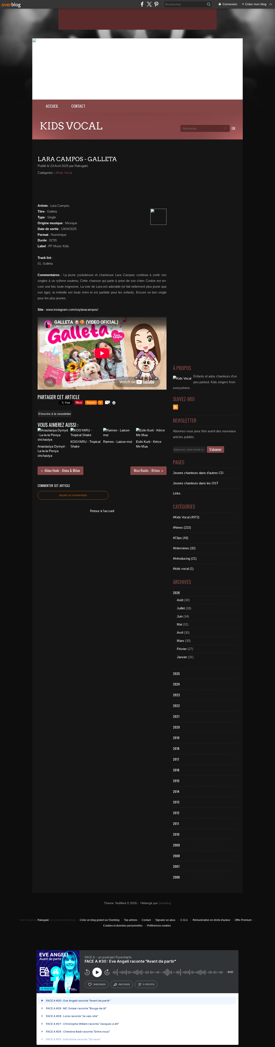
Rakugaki (43, 920)
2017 (176, 759)
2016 (176, 769)
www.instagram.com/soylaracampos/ (72, 309)
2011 (176, 823)
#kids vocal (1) (183, 568)
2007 (176, 866)
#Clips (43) (180, 538)
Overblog (165, 903)
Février (182, 649)
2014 (176, 791)
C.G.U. (184, 920)
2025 (176, 673)
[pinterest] (156, 4)
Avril (180, 632)
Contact (78, 106)
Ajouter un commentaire (73, 495)
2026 (176, 592)
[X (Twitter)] (149, 4)
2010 (176, 834)
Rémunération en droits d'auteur (211, 920)
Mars (180, 640)
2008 (176, 855)
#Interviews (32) (184, 548)
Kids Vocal (71, 126)
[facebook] (142, 4)
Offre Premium (243, 920)
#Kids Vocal (63, 172)
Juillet (181, 608)
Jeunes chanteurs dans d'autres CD (198, 473)
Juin (180, 616)
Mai (179, 624)
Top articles (130, 920)
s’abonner (99, 984)
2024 (176, 684)
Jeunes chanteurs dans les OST (195, 483)
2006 (176, 877)
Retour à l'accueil (102, 511)
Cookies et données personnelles (122, 925)
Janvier (182, 657)
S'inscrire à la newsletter (54, 413)
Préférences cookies (159, 925)
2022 (176, 705)
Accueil (52, 106)
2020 (176, 727)
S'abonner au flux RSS (175, 407)
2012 (176, 812)
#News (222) (182, 527)
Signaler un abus (165, 920)
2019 (176, 737)
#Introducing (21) (185, 558)
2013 (176, 802)
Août (180, 600)
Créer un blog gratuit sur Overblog (99, 920)
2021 (176, 716)
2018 (176, 748)
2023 (176, 694)
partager (124, 984)
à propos (148, 984)
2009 (176, 845)
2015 (176, 780)
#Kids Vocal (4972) (186, 517)
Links (176, 493)
